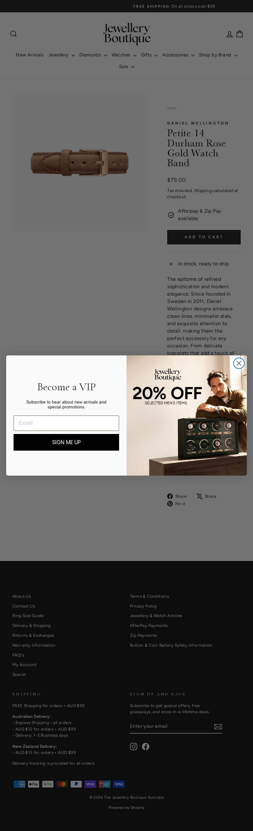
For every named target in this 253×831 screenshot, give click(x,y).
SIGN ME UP (66, 442)
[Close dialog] (239, 363)
